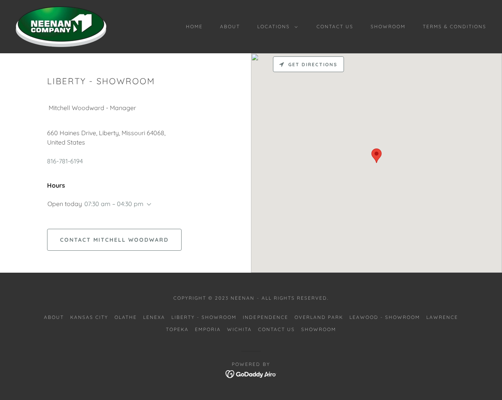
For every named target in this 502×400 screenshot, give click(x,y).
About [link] (230, 26)
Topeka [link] (177, 329)
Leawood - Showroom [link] (384, 317)
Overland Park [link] (319, 317)
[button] (276, 26)
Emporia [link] (208, 329)
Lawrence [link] (442, 317)
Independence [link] (265, 317)
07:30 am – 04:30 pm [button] (114, 204)
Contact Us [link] (334, 26)
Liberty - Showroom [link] (203, 317)
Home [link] (194, 26)
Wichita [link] (239, 329)
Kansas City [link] (89, 317)
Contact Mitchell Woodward (114, 239)
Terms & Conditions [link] (454, 26)
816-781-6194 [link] (65, 161)
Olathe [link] (126, 317)
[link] (61, 26)
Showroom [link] (388, 26)
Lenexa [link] (154, 317)
